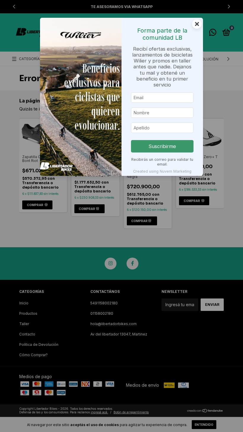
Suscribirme (162, 146)
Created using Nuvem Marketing (162, 171)
